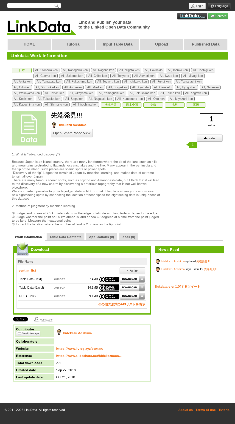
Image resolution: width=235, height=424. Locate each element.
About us (185, 410)
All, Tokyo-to (120, 75)
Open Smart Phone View (71, 133)
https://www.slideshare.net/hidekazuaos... (89, 356)
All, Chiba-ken (97, 75)
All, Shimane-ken (56, 104)
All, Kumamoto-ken (130, 98)
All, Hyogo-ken (186, 87)
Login (199, 6)
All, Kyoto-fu (140, 87)
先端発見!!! (203, 261)
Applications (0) (101, 237)
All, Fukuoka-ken (49, 98)
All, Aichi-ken (73, 87)
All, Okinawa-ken (46, 70)
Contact (220, 16)
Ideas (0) (128, 237)
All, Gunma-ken (45, 75)
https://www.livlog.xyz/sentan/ (79, 348)
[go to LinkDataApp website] (192, 16)
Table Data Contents (65, 237)
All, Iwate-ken (169, 75)
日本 (22, 70)
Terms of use (206, 410)
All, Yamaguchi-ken (111, 93)
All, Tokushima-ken (142, 93)
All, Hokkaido (153, 70)
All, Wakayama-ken (27, 93)
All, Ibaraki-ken (178, 70)
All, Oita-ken (156, 98)
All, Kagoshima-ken (27, 104)
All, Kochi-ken (23, 98)
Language (221, 6)
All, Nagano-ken (103, 70)
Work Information (28, 237)
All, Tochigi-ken (203, 70)
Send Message (30, 333)
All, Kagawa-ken (196, 93)
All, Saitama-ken (72, 75)
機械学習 (111, 104)
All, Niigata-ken (129, 70)
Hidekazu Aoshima (72, 125)
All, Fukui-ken (161, 81)
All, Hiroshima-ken (85, 104)
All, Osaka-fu (162, 87)
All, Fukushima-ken (79, 81)
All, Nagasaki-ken (100, 98)
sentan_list (27, 270)
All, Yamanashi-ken (188, 81)
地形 (175, 104)
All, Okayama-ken (81, 93)
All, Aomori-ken (144, 75)
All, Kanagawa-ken (75, 70)
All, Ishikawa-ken (135, 81)
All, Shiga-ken (117, 87)
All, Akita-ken (22, 81)
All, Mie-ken (95, 87)
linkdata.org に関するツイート (177, 286)
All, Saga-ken (74, 98)
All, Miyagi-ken (193, 75)
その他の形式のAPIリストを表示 (121, 304)
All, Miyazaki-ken (181, 98)
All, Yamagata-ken (49, 81)
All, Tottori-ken (54, 93)
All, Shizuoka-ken (47, 87)
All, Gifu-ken (22, 87)
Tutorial (224, 410)
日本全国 (132, 104)
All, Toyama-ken (108, 81)
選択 (196, 104)
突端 (153, 104)
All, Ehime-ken (170, 93)
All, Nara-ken (210, 87)
